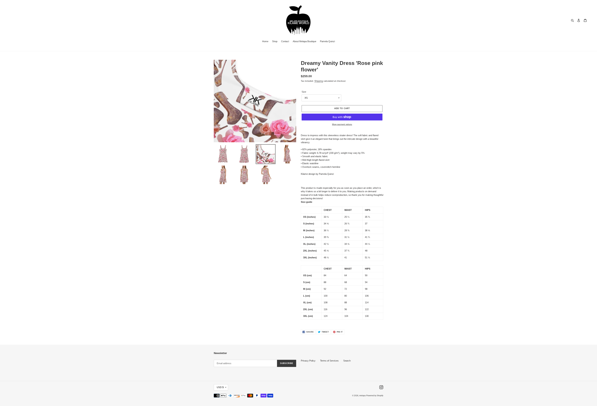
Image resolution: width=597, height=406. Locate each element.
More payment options (342, 124)
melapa (362, 395)
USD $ (220, 387)
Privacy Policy (308, 360)
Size (304, 91)
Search (347, 360)
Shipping (318, 81)
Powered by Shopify (374, 395)
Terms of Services (329, 360)
